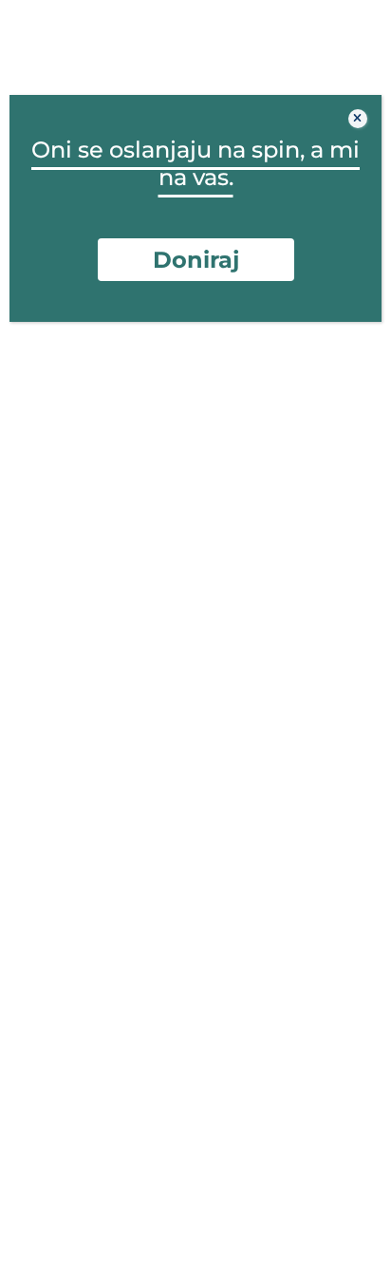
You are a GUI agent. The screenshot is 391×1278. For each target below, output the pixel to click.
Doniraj (196, 259)
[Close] (357, 118)
